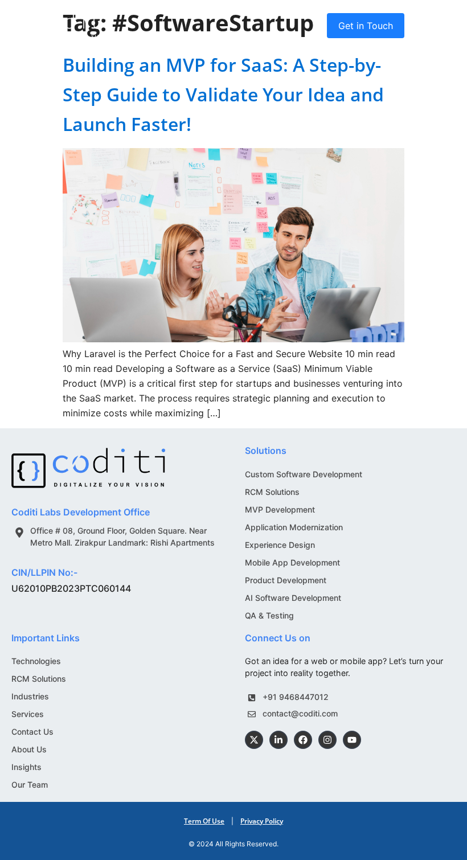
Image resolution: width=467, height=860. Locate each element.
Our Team (29, 784)
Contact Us (32, 731)
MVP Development (280, 509)
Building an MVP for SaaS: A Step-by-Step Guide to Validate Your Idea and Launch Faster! (223, 94)
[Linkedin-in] (278, 740)
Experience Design (280, 545)
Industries (30, 696)
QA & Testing (269, 615)
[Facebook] (303, 740)
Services (27, 714)
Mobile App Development (292, 562)
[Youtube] (352, 740)
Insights (26, 767)
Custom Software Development (303, 474)
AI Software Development (293, 598)
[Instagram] (327, 740)
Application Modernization (294, 527)
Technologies (36, 661)
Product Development (285, 580)
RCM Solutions (272, 492)
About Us (29, 749)
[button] (444, 26)
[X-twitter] (254, 740)
